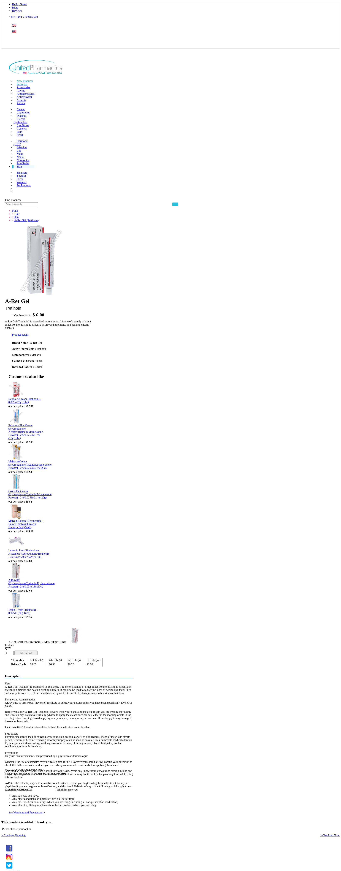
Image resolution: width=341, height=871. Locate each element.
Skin (19, 166)
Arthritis (21, 100)
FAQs (8, 798)
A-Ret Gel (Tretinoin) (26, 220)
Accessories (23, 87)
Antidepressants (25, 93)
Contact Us (11, 814)
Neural (20, 156)
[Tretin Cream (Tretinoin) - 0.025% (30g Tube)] (16, 600)
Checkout (10, 839)
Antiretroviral (24, 96)
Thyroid (21, 175)
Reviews (17, 10)
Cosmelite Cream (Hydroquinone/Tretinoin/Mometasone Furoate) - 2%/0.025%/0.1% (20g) (30, 494)
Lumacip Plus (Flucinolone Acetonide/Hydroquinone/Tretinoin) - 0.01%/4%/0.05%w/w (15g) (28, 553)
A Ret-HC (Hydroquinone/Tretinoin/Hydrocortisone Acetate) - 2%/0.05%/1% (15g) (31, 583)
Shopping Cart (13, 836)
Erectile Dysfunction (20, 120)
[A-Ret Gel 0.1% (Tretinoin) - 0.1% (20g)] (75, 635)
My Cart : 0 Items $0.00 (24, 16)
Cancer (21, 109)
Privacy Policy (13, 808)
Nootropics (23, 160)
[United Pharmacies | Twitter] (9, 868)
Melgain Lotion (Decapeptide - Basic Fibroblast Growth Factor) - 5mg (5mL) (25, 524)
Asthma (21, 103)
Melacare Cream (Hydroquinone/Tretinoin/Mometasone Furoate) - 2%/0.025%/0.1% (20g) (30, 464)
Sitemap (9, 811)
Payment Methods (15, 795)
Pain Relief (23, 163)
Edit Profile (11, 823)
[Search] (175, 204)
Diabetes (21, 115)
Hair (19, 131)
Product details (20, 334)
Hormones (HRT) (20, 142)
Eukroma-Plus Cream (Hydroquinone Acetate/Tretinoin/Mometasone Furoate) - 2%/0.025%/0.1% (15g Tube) (25, 432)
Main (15, 210)
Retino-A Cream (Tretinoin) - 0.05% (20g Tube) (24, 400)
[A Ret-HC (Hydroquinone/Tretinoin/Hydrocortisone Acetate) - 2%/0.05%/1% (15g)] (16, 571)
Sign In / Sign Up (15, 820)
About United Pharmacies (19, 801)
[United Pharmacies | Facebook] (9, 851)
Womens (21, 182)
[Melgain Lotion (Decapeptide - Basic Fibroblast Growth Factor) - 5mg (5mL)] (16, 511)
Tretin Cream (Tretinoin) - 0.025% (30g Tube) (22, 611)
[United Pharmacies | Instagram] (9, 860)
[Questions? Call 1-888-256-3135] (35, 68)
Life (19, 150)
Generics (22, 128)
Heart (20, 134)
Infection (22, 147)
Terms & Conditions (16, 805)
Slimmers (22, 172)
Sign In (18, 38)
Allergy (21, 90)
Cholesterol (23, 112)
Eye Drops (23, 125)
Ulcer (20, 178)
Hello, (19, 4)
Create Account (20, 45)
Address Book (13, 826)
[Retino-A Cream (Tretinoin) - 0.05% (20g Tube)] (16, 389)
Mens (20, 153)
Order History (13, 830)
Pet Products (24, 185)
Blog (15, 7)
